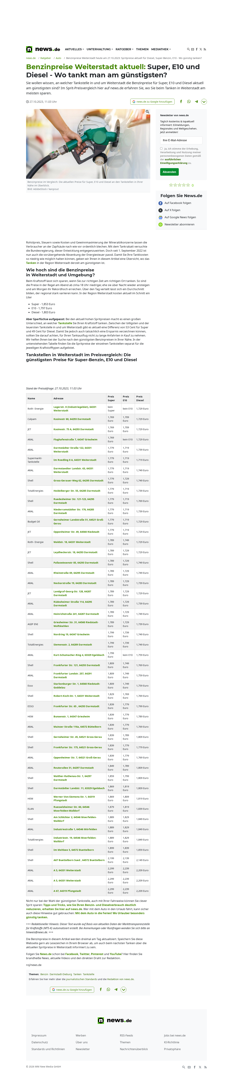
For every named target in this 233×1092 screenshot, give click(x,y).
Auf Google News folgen (180, 217)
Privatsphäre (172, 1049)
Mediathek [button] (160, 49)
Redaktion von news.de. (120, 979)
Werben (81, 1035)
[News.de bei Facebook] (197, 48)
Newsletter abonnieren (179, 224)
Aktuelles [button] (74, 49)
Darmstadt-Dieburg (61, 974)
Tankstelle (88, 974)
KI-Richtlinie (171, 1042)
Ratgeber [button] (124, 49)
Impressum (39, 1035)
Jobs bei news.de (175, 1035)
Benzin (44, 974)
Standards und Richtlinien (48, 1049)
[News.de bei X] (201, 48)
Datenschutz (40, 1042)
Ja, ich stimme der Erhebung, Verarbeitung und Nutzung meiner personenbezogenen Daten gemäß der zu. (180, 156)
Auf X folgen (172, 210)
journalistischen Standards (81, 979)
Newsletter (83, 1049)
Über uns (82, 1042)
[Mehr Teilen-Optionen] (204, 102)
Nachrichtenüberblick (134, 1049)
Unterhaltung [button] (99, 49)
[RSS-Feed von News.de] (205, 48)
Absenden (169, 172)
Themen (142, 49)
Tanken (77, 974)
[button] (152, 102)
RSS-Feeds (126, 1035)
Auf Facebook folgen (177, 203)
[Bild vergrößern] (147, 111)
